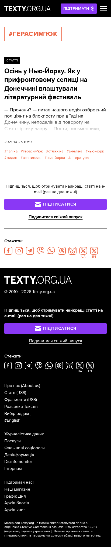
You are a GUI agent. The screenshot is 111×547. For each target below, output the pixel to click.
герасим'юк (33, 151)
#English (12, 420)
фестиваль (32, 157)
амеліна (75, 151)
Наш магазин (17, 489)
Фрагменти (15, 399)
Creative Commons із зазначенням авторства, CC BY (59, 527)
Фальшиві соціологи (24, 448)
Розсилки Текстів (21, 406)
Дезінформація (19, 455)
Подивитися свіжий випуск (56, 217)
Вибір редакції (18, 413)
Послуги (12, 441)
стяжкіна (55, 151)
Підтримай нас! (19, 482)
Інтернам (13, 468)
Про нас (12, 385)
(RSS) (21, 392)
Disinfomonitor (18, 461)
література (79, 157)
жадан (11, 157)
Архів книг (14, 510)
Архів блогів (16, 503)
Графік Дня (15, 496)
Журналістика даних (24, 434)
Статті (12, 61)
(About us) (30, 385)
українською (42, 531)
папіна (12, 151)
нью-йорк (96, 151)
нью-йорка (56, 157)
